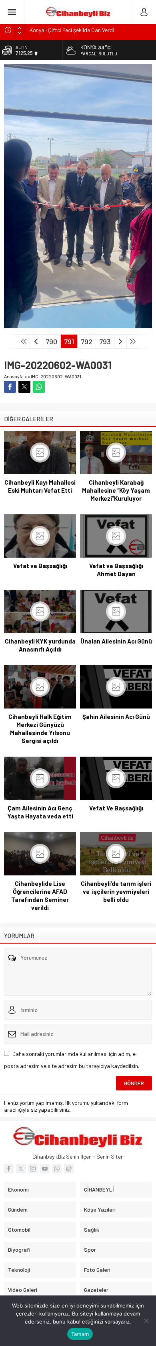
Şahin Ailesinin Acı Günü (116, 716)
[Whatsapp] (57, 1168)
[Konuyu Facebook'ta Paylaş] (10, 387)
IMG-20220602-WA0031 (56, 376)
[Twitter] (21, 1168)
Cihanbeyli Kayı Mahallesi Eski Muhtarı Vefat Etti (40, 486)
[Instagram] (33, 1168)
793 (105, 341)
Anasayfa (14, 376)
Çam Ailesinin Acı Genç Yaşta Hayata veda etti (40, 812)
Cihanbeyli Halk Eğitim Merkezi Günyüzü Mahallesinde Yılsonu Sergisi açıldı (40, 728)
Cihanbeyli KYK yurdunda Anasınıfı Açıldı (40, 645)
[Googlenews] (69, 1168)
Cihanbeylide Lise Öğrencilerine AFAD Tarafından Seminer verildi (40, 895)
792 (86, 341)
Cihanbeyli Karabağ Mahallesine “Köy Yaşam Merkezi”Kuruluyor (116, 490)
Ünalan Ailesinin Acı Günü (116, 641)
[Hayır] (146, 1321)
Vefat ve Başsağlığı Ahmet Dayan (116, 569)
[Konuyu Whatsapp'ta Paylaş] (39, 387)
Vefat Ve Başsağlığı (116, 808)
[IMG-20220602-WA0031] (78, 324)
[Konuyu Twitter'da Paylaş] (24, 387)
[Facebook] (9, 1168)
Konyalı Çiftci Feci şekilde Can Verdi (72, 29)
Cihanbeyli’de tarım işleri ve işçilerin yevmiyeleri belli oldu (116, 891)
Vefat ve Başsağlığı (40, 565)
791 (69, 341)
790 (51, 341)
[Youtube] (45, 1168)
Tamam (80, 1334)
